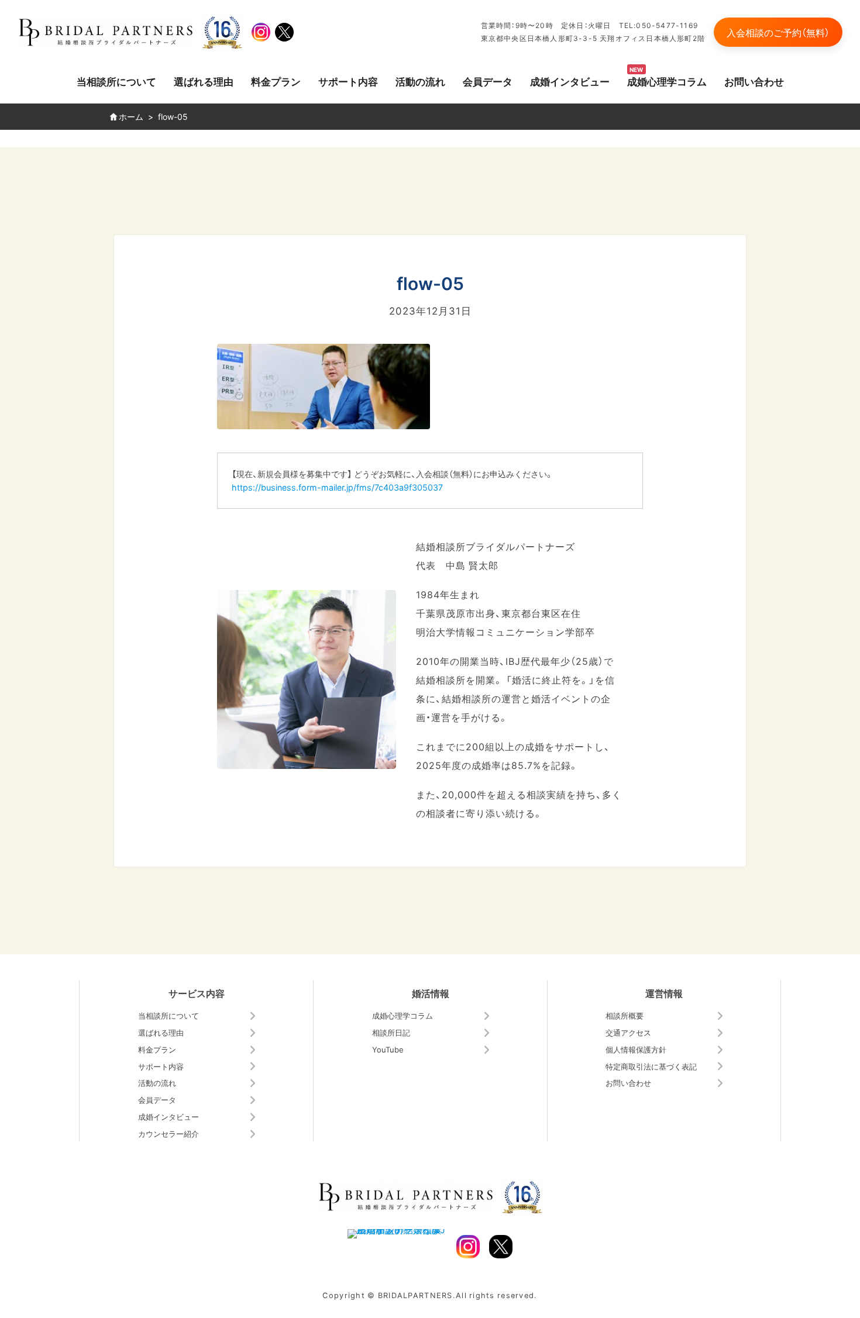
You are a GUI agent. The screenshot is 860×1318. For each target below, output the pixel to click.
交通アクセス (628, 1032)
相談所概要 (625, 1015)
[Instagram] (261, 32)
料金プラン (276, 81)
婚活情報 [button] (430, 993)
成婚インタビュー (570, 81)
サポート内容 (348, 81)
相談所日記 (391, 1032)
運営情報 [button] (664, 993)
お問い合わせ (754, 81)
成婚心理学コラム (667, 81)
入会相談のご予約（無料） (778, 32)
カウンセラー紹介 (168, 1133)
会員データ (487, 81)
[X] (284, 32)
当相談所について (116, 81)
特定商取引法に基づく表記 (651, 1066)
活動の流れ (420, 81)
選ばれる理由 (203, 81)
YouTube (388, 1049)
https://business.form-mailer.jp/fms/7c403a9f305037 (337, 487)
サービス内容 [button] (196, 993)
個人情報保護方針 (636, 1049)
